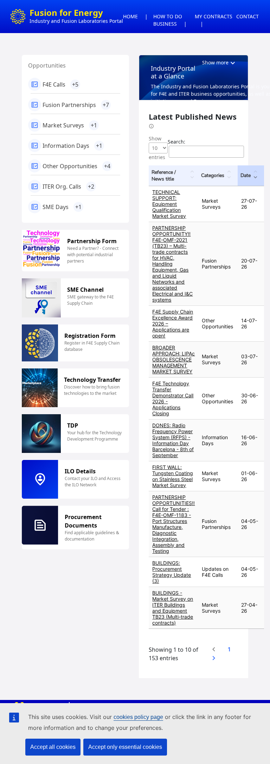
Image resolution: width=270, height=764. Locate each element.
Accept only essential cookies (125, 747)
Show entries (157, 147)
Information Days (72, 146)
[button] (192, 175)
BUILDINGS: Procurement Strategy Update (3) (171, 572)
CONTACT (247, 16)
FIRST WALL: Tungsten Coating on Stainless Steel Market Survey (172, 476)
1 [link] (229, 649)
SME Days (62, 207)
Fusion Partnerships (76, 105)
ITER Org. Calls (68, 186)
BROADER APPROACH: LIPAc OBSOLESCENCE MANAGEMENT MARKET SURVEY (173, 359)
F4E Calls (60, 84)
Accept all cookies (53, 747)
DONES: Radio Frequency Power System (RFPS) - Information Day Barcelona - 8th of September (173, 440)
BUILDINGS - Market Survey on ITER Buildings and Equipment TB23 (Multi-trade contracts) (172, 608)
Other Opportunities (76, 166)
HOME (130, 16)
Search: (176, 141)
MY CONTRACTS (213, 16)
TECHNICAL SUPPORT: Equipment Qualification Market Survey (169, 204)
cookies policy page (138, 717)
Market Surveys (70, 125)
